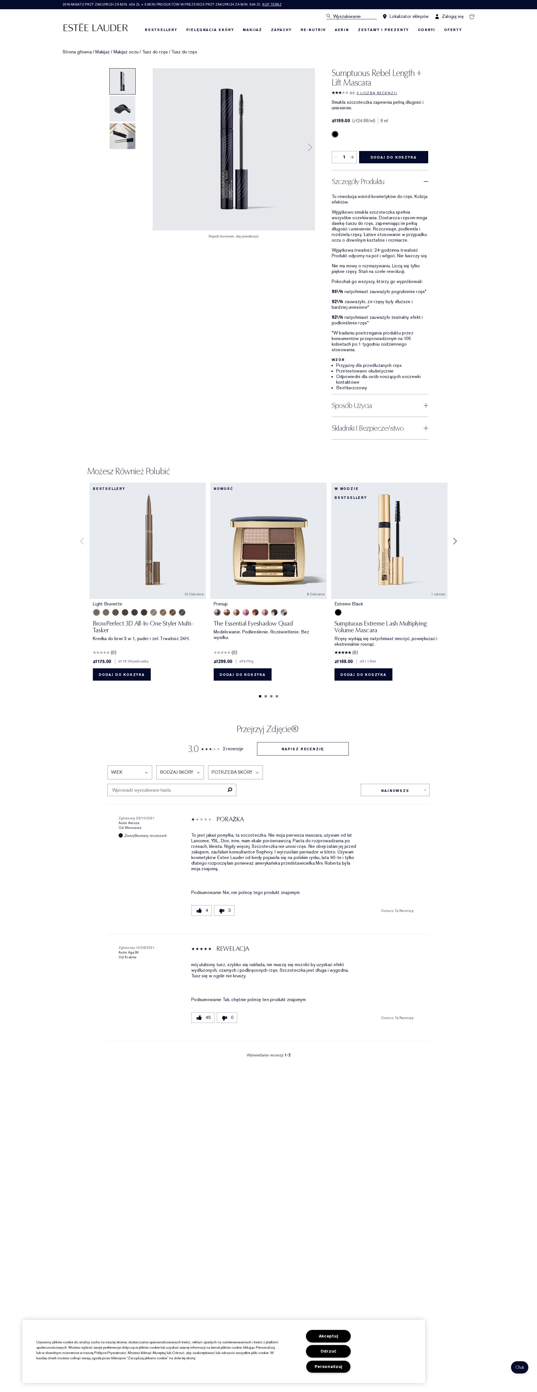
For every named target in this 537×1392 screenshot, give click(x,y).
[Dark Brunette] (144, 612)
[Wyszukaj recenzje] (230, 790)
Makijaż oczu (126, 52)
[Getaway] (255, 612)
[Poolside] (274, 612)
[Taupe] (106, 612)
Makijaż (102, 52)
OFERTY (453, 30)
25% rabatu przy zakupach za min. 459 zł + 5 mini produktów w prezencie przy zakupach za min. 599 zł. (172, 4)
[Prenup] (217, 612)
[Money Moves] (284, 612)
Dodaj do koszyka (394, 157)
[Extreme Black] (338, 612)
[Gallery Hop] (226, 612)
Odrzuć (328, 1351)
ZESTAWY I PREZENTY (383, 30)
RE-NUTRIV (313, 30)
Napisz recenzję (303, 749)
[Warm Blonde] (163, 612)
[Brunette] (115, 612)
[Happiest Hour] (245, 612)
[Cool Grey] (182, 612)
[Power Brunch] (264, 612)
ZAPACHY (281, 30)
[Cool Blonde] (153, 612)
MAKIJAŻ (252, 30)
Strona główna (77, 52)
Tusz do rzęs (155, 52)
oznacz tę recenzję (397, 911)
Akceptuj (328, 1336)
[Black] (335, 134)
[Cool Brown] (125, 612)
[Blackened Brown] (134, 612)
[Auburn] (172, 612)
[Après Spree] (236, 612)
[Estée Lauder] (96, 27)
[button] (520, 1367)
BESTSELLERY (161, 30)
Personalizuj (329, 1366)
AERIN (342, 30)
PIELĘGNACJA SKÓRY (210, 30)
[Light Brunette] (96, 612)
